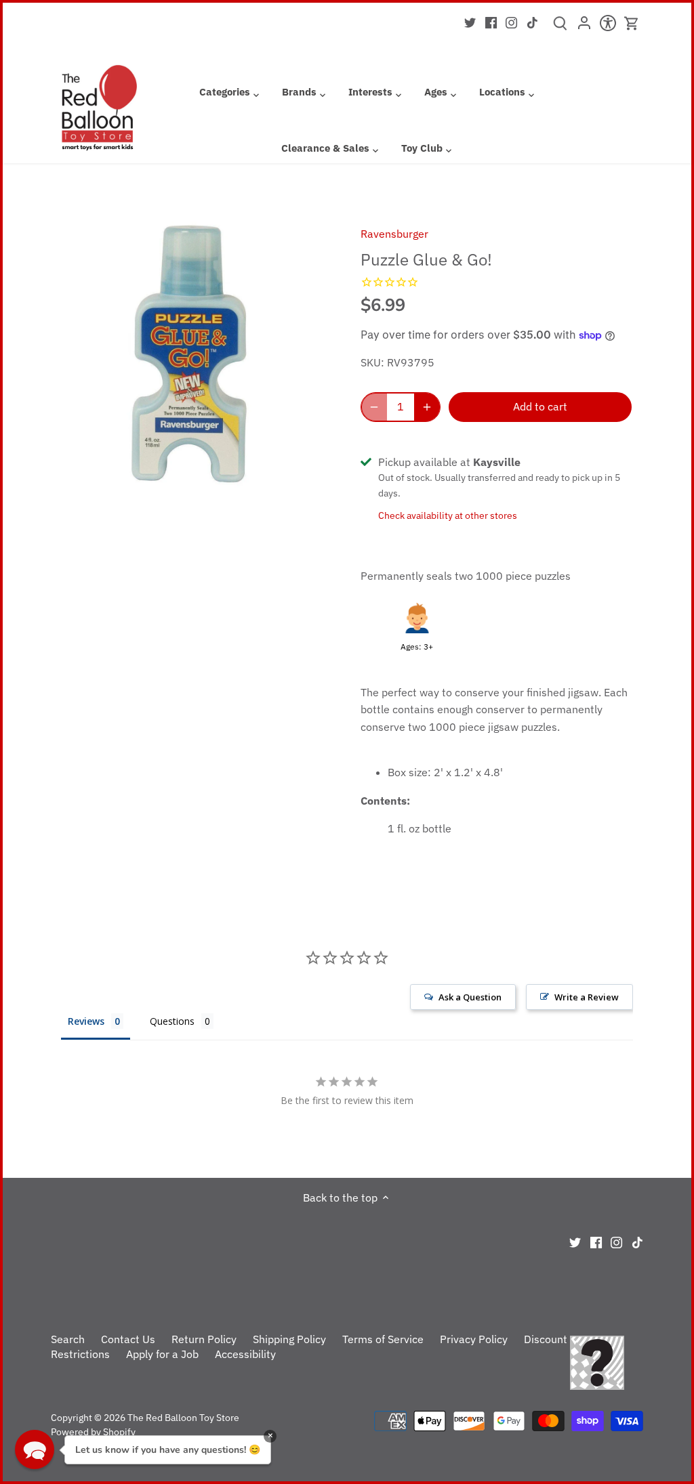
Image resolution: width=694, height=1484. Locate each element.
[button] (34, 1449)
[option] (190, 351)
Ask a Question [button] (470, 997)
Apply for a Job (162, 1354)
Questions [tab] (172, 1021)
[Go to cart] (632, 23)
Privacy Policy (474, 1339)
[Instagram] (511, 21)
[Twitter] (470, 21)
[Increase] (427, 407)
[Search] (560, 27)
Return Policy (204, 1339)
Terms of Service (383, 1339)
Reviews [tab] (86, 1021)
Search (68, 1339)
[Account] (584, 27)
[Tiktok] (532, 21)
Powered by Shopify (93, 1431)
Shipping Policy (289, 1339)
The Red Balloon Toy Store (183, 1417)
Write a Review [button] (586, 997)
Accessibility (245, 1354)
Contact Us (128, 1339)
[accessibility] (607, 27)
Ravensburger (394, 233)
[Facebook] (491, 21)
